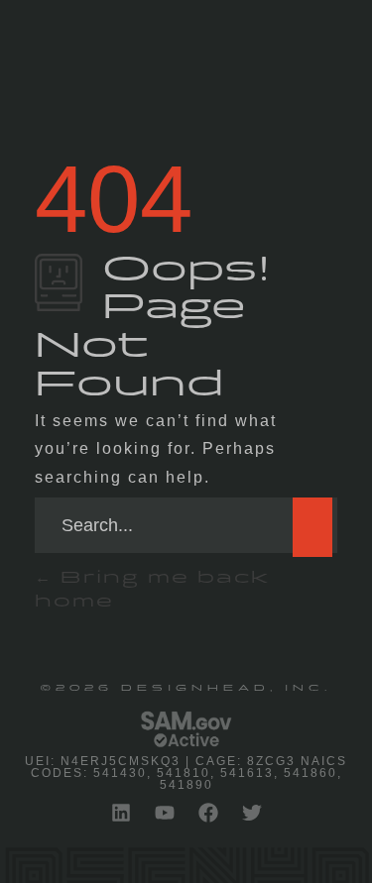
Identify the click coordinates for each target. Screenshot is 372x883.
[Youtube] (165, 813)
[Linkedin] (121, 813)
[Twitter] (252, 813)
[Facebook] (208, 813)
